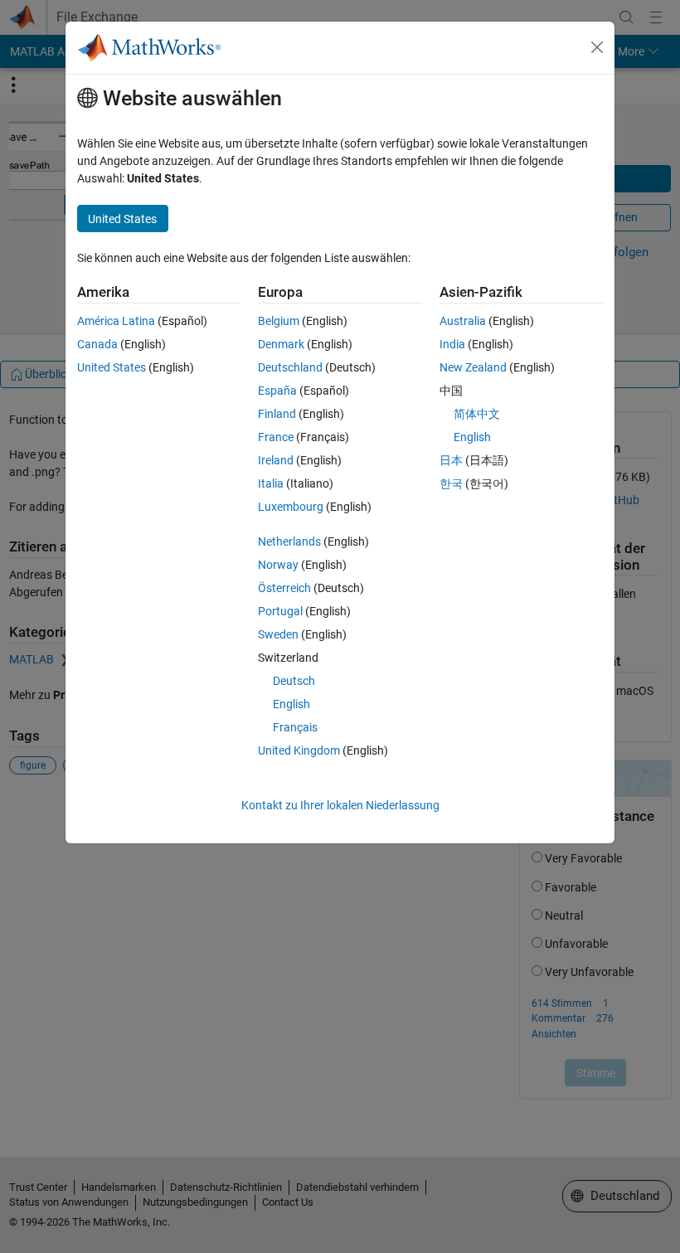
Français (295, 727)
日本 (451, 460)
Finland (277, 413)
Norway (278, 564)
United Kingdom (299, 750)
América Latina (116, 321)
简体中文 (477, 413)
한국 (451, 483)
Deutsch (294, 680)
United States (111, 367)
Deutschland (290, 367)
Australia (463, 321)
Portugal (280, 611)
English (291, 704)
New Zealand (473, 367)
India (452, 344)
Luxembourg (290, 506)
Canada (97, 344)
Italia (271, 483)
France (276, 437)
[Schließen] (597, 47)
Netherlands (289, 541)
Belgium (278, 321)
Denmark (281, 344)
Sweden (278, 634)
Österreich (284, 588)
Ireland (276, 460)
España (277, 390)
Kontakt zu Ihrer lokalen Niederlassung (340, 805)
